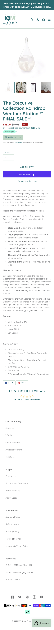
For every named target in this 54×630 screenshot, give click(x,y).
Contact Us (11, 476)
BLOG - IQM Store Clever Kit (19, 565)
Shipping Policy (13, 517)
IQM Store (22, 621)
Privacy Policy (12, 531)
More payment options (27, 181)
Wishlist (9, 435)
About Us (10, 428)
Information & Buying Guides (19, 572)
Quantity (6, 152)
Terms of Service (13, 538)
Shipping (19, 142)
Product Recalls (13, 579)
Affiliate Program (14, 449)
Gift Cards (10, 457)
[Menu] (49, 19)
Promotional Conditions (17, 483)
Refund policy (12, 524)
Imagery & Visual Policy (17, 546)
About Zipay (11, 498)
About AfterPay (13, 490)
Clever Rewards (13, 442)
